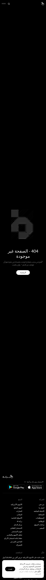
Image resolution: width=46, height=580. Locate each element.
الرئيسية (23, 272)
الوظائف (41, 521)
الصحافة (41, 515)
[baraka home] (43, 3)
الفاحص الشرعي (16, 542)
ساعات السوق (39, 525)
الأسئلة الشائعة (39, 511)
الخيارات (19, 511)
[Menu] (4, 3)
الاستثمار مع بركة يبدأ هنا (35, 482)
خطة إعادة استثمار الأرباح (13, 538)
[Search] (9, 4)
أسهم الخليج (18, 508)
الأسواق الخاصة (16, 518)
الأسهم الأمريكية (16, 504)
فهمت (10, 569)
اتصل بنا (41, 508)
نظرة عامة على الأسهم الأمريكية (34, 557)
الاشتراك (19, 545)
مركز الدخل (18, 525)
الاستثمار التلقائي (16, 528)
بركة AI (19, 521)
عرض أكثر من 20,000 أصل (12, 558)
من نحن (41, 504)
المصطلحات (40, 518)
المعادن (19, 515)
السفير (41, 528)
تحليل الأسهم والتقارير (14, 535)
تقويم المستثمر (17, 532)
